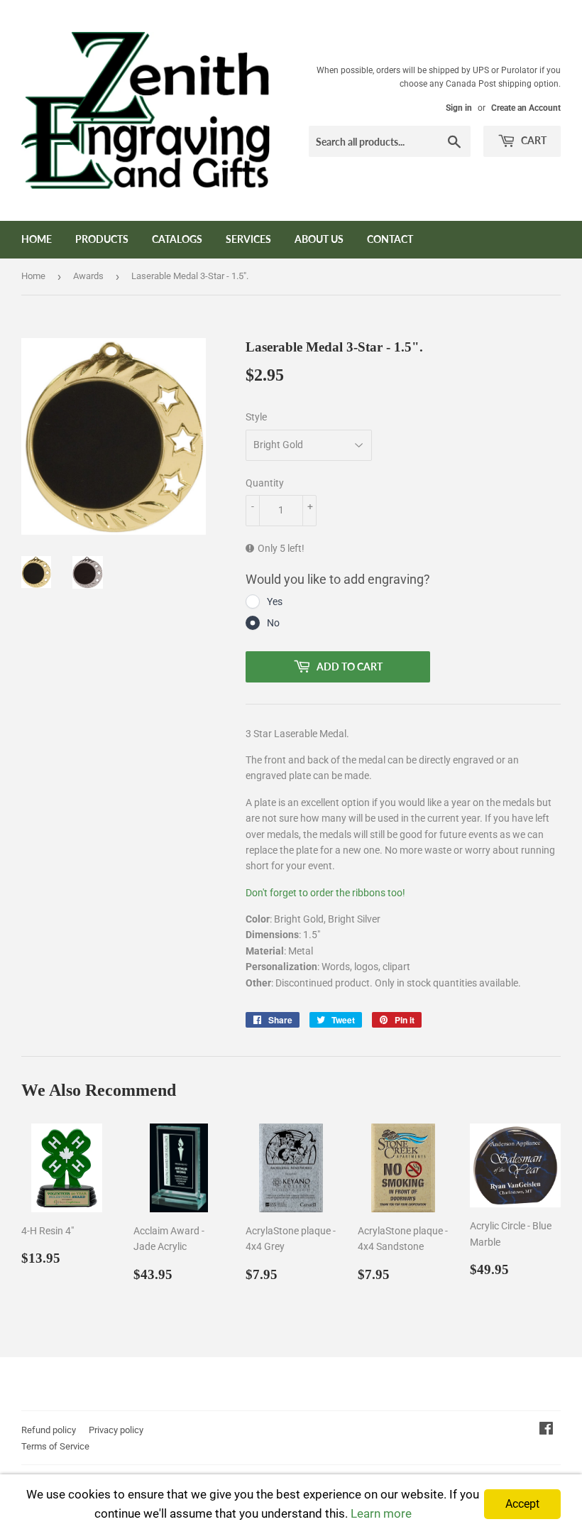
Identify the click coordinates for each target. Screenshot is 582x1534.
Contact (390, 239)
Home (36, 239)
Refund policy (48, 1430)
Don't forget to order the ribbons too (324, 892)
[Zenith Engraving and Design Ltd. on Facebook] (546, 1430)
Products (101, 239)
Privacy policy (116, 1430)
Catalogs (177, 239)
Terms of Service (55, 1446)
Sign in (459, 108)
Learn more (381, 1513)
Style (256, 417)
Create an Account (526, 108)
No (273, 623)
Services (248, 239)
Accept (522, 1504)
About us (319, 239)
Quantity (265, 483)
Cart (533, 140)
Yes (274, 601)
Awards (88, 276)
